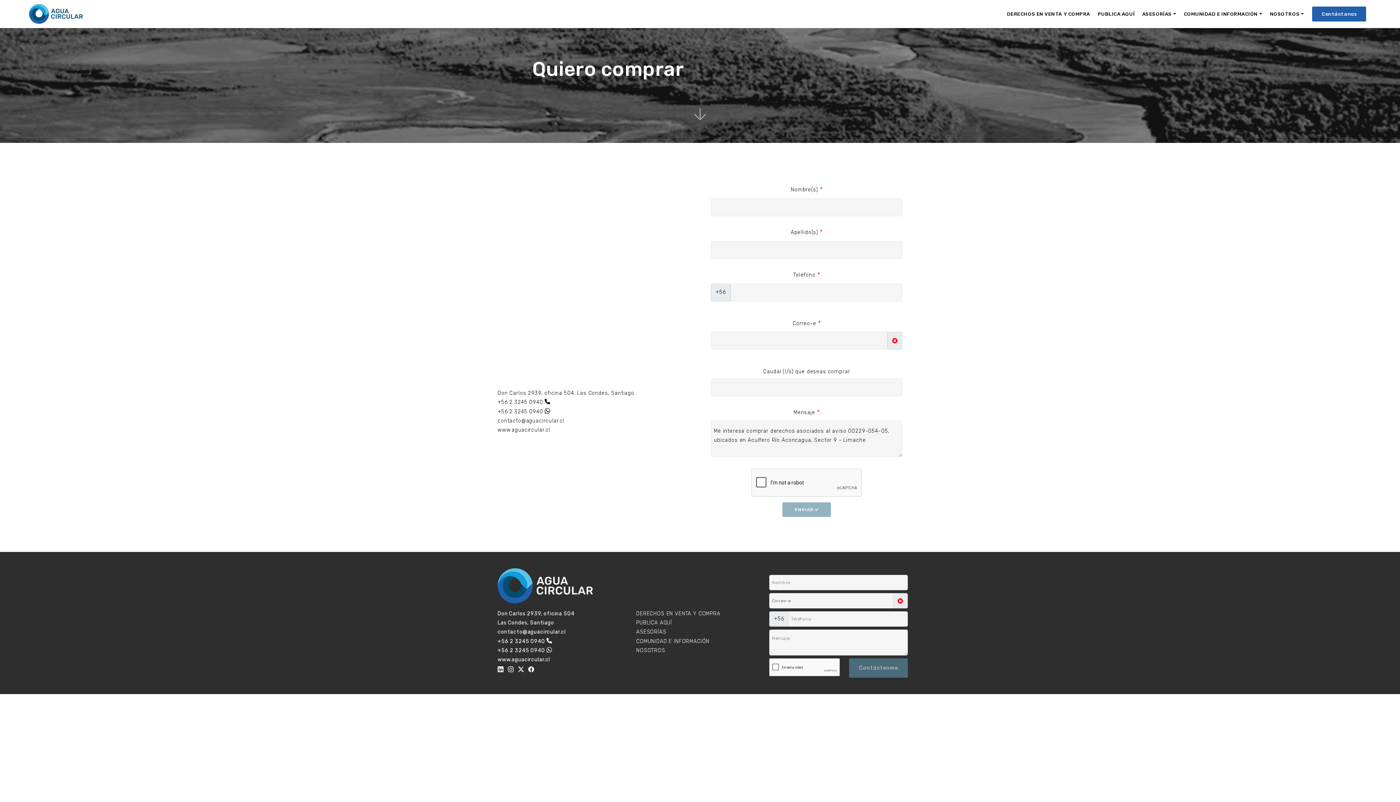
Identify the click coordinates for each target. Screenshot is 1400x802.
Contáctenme (878, 668)
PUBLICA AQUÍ (1116, 14)
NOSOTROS (1284, 14)
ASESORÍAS (1157, 14)
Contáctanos (1339, 14)
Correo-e (807, 323)
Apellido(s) (806, 232)
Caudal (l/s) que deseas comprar (806, 372)
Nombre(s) (806, 189)
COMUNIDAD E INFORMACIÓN (1221, 14)
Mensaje (807, 412)
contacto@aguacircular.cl (531, 421)
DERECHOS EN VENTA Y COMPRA (1048, 14)
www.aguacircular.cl (524, 430)
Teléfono (806, 274)
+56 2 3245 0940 (520, 402)
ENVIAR (805, 509)
